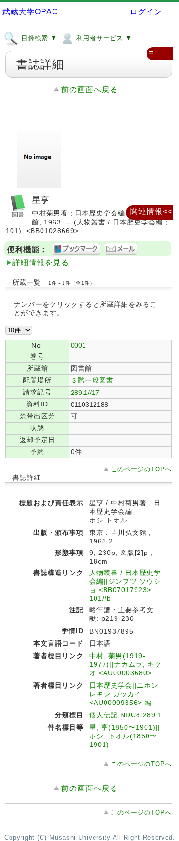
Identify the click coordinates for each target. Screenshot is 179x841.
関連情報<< (151, 211)
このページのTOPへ (141, 469)
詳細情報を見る (40, 262)
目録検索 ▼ (38, 38)
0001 (78, 345)
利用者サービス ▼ (103, 38)
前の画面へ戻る (89, 89)
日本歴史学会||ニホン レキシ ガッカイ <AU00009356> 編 (123, 693)
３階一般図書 (92, 380)
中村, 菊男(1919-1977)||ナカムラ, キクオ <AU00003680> (125, 664)
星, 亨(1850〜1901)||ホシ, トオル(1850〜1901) (124, 736)
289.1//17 (85, 392)
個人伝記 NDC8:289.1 (125, 715)
